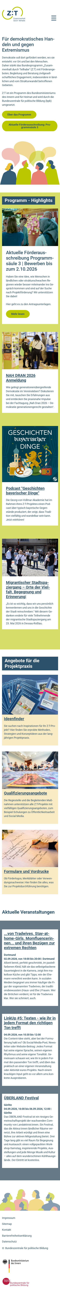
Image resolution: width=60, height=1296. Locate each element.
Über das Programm (19, 114)
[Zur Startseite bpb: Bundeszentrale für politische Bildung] (15, 1282)
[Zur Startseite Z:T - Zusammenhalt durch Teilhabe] (13, 13)
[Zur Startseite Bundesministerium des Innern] (22, 1266)
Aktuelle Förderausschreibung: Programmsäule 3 (30, 126)
